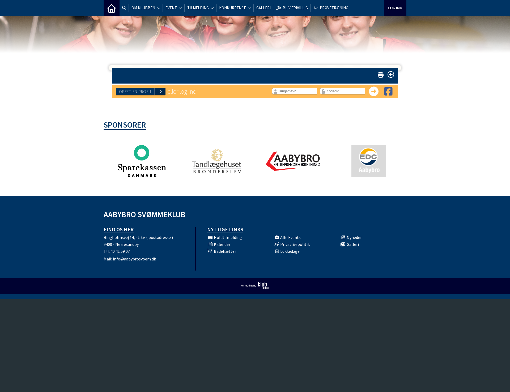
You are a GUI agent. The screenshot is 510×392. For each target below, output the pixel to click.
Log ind (395, 7)
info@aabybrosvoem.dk (134, 259)
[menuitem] (112, 8)
